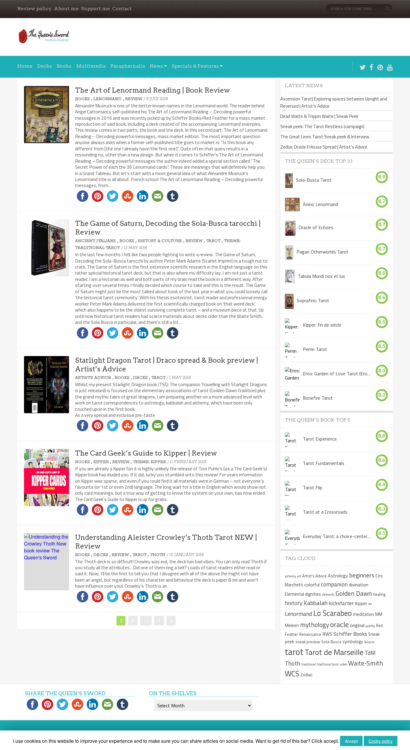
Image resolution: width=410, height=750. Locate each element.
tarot (294, 651)
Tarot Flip (312, 487)
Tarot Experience (320, 438)
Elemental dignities (303, 594)
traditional (308, 664)
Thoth (157, 555)
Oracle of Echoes (316, 227)
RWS (327, 634)
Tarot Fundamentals (323, 463)
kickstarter (341, 603)
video (343, 664)
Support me (95, 8)
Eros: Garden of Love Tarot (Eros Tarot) (337, 373)
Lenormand (107, 99)
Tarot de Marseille (334, 652)
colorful (312, 584)
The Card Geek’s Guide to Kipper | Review (146, 453)
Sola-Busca (331, 642)
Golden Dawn (354, 593)
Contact (122, 8)
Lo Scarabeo (332, 613)
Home (24, 66)
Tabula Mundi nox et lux (321, 276)
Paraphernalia (127, 66)
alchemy (290, 576)
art (299, 576)
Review (133, 99)
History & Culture (160, 241)
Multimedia (91, 66)
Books (64, 66)
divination (358, 584)
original (357, 625)
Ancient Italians (95, 241)
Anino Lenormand (320, 204)
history (293, 602)
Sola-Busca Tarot (314, 179)
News (156, 66)
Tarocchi (369, 642)
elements (328, 594)
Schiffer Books (350, 634)
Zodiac (306, 675)
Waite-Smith (365, 663)
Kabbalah (315, 602)
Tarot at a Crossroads (325, 511)
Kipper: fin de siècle (322, 324)
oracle (339, 624)
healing (379, 594)
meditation (363, 614)
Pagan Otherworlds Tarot (322, 251)
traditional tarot (328, 664)
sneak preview (307, 642)
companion (334, 584)
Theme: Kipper (149, 462)
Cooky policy (381, 741)
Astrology (338, 575)
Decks (44, 66)
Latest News (304, 85)
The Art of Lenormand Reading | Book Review (152, 90)
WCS (292, 673)
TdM (370, 652)
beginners (361, 575)
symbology (352, 641)
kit (370, 603)
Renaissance (310, 634)
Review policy (34, 8)
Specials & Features (195, 66)
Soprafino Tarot (313, 300)
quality (370, 625)
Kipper (101, 462)
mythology (314, 624)
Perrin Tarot (315, 349)
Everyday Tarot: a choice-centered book (337, 536)
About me (66, 8)
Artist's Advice (93, 377)
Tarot (213, 241)
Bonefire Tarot (318, 397)
